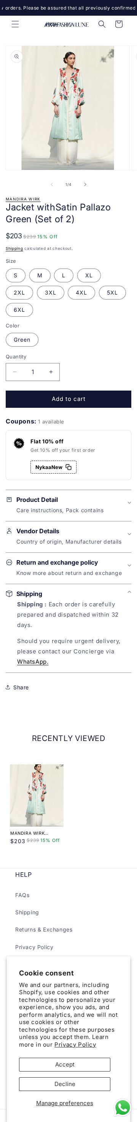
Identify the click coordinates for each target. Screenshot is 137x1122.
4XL (81, 292)
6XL (19, 309)
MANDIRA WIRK (23, 199)
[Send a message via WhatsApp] (122, 1107)
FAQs (22, 895)
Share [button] (21, 687)
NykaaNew (48, 467)
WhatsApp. (32, 661)
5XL (112, 292)
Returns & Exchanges (43, 929)
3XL (50, 292)
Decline (64, 1084)
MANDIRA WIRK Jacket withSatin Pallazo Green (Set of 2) (34, 833)
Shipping (14, 248)
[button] (15, 24)
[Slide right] (85, 184)
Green (22, 339)
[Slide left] (51, 184)
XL (89, 275)
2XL (19, 292)
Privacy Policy (75, 1044)
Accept (65, 1064)
